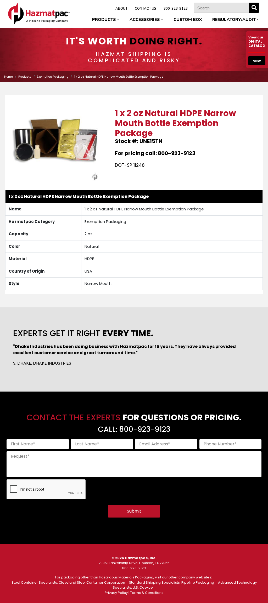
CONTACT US (145, 8)
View (257, 61)
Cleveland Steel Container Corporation (92, 582)
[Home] (39, 14)
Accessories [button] (145, 19)
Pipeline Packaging (197, 582)
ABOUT (121, 8)
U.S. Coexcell (143, 587)
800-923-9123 (176, 8)
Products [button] (104, 19)
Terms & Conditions (146, 592)
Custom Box (188, 19)
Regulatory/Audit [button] (234, 19)
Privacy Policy (116, 592)
